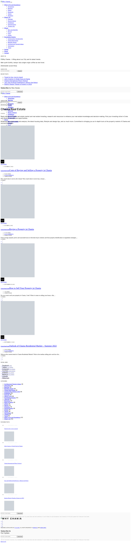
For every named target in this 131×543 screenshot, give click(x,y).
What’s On (7, 17)
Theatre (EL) (11, 26)
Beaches (10, 8)
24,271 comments (8, 234)
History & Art (8, 396)
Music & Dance (12, 21)
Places (9, 10)
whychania (4, 164)
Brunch (10, 31)
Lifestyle (6, 399)
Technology (11, 46)
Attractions (11, 6)
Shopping (10, 15)
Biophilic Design (12, 42)
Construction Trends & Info (15, 39)
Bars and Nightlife (13, 30)
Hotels (9, 35)
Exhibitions (11, 22)
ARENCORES (43, 527)
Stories (6, 49)
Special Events (12, 24)
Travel (9, 47)
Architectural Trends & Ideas (16, 44)
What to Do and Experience (12, 5)
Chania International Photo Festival (16, 81)
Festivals (10, 19)
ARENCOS (35, 527)
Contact (6, 53)
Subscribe (20, 91)
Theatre (6, 414)
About (6, 51)
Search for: (4, 69)
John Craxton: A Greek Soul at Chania (17, 79)
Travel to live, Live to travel (13, 77)
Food (9, 33)
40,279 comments (9, 350)
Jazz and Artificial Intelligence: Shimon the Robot (21, 82)
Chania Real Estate (13, 40)
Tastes (9, 14)
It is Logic (17, 527)
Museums (10, 12)
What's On (7, 419)
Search (19, 70)
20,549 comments (9, 175)
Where (6, 28)
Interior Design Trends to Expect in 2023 (18, 84)
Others (6, 404)
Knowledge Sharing (10, 37)
